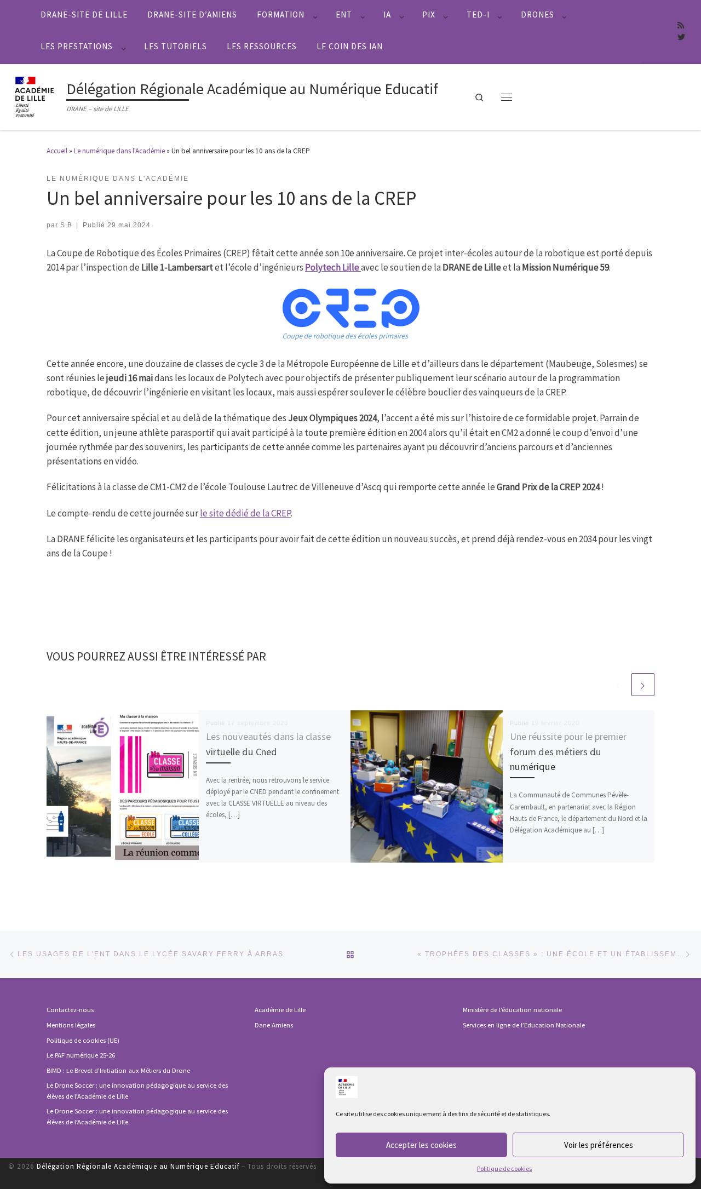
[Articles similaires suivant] (642, 684)
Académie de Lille (280, 1010)
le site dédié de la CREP (245, 513)
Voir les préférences (598, 1145)
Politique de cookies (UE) (83, 1040)
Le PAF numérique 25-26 (81, 1055)
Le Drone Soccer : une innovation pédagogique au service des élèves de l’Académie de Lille (137, 1090)
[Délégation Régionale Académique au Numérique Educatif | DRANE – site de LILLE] (35, 95)
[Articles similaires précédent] (618, 684)
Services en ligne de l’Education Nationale (524, 1025)
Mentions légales (71, 1025)
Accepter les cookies (421, 1145)
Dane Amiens (274, 1025)
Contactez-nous (70, 1010)
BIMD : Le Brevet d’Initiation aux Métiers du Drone (118, 1070)
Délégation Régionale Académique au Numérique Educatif (138, 1166)
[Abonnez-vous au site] (680, 26)
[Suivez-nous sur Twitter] (681, 38)
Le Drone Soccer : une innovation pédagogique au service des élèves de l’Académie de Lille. (137, 1116)
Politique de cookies (504, 1168)
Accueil (57, 151)
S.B (66, 224)
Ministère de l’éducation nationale (512, 1010)
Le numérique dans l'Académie (119, 151)
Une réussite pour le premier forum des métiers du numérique (568, 751)
